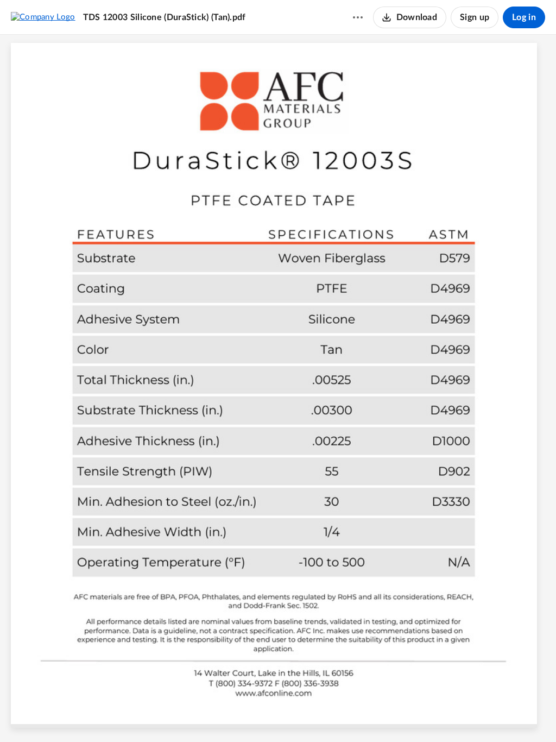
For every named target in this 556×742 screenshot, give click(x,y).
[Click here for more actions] (358, 17)
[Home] (43, 16)
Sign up (474, 17)
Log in (524, 17)
